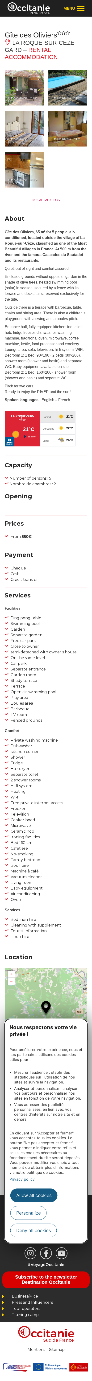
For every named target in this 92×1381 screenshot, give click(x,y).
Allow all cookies (34, 1195)
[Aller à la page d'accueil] (29, 8)
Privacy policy (22, 1179)
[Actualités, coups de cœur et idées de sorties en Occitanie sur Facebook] (46, 1253)
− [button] (11, 981)
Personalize (28, 1213)
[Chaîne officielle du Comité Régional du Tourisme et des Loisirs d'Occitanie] (61, 1253)
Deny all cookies (33, 1230)
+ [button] (11, 974)
